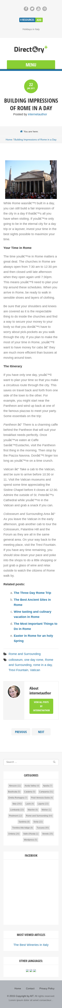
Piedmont (13, 816)
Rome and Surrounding (25, 654)
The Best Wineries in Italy (31, 945)
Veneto (45, 834)
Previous (21, 732)
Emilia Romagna (16, 798)
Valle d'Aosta (29, 834)
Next (41, 732)
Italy (14, 804)
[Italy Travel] (31, 49)
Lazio (28, 804)
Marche (31, 810)
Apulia (46, 786)
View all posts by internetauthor (41, 706)
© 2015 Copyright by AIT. (20, 996)
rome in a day (42, 665)
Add (39, 20)
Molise (45, 810)
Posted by (30, 114)
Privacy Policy (46, 988)
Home (9, 139)
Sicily (35, 822)
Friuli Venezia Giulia (40, 798)
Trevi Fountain (18, 670)
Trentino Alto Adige (21, 828)
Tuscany (41, 828)
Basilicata (12, 792)
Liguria (41, 804)
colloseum (16, 659)
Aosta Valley (30, 786)
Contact (30, 988)
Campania (44, 792)
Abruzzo (13, 786)
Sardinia (23, 822)
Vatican (35, 670)
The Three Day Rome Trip (32, 593)
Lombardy (15, 810)
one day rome (33, 659)
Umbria (11, 834)
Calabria (28, 792)
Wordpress (29, 840)
